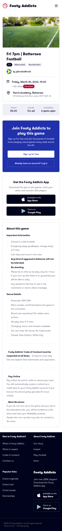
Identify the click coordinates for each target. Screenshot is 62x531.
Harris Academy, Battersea (28, 92)
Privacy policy (23, 526)
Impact (37, 449)
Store (36, 460)
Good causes (9, 490)
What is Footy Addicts (13, 443)
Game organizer (11, 478)
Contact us (8, 460)
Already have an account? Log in (31, 163)
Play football (40, 455)
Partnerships (9, 496)
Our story (38, 443)
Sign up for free (31, 154)
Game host (8, 484)
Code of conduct (11, 455)
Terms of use (9, 526)
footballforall (24, 71)
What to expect (10, 449)
